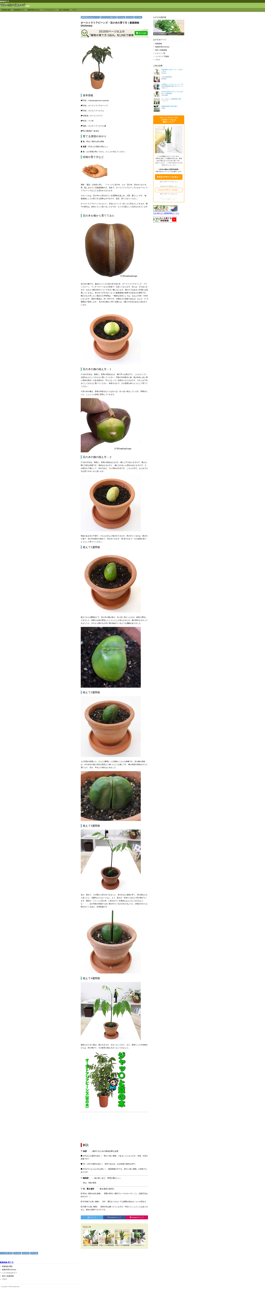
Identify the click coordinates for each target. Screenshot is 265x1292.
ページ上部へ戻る (6, 1253)
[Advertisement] (114, 1127)
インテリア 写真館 (162, 56)
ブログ (74, 10)
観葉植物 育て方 (19, 10)
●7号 (165, 181)
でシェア (92, 1217)
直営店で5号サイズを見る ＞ (169, 177)
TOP (28, 6)
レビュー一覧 (160, 53)
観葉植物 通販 (6, 10)
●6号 (161, 181)
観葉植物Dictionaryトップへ (90, 17)
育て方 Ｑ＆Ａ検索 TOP (108, 17)
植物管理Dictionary (33, 10)
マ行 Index (138, 17)
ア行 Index (121, 17)
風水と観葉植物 (64, 10)
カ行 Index (129, 17)
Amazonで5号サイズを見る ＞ (168, 190)
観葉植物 (158, 43)
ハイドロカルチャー (49, 10)
